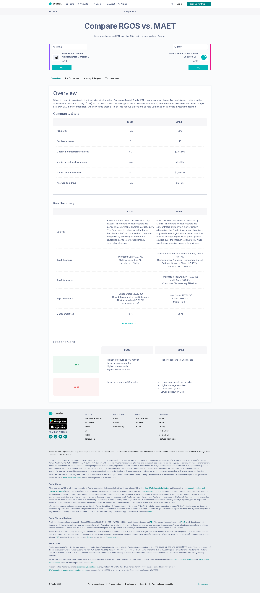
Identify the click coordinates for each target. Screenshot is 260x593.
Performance (72, 78)
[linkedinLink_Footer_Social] (65, 437)
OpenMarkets (146, 491)
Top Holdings (112, 78)
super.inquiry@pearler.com (87, 567)
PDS (152, 522)
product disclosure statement (183, 559)
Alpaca (158, 491)
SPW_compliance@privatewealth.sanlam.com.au (68, 570)
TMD (183, 522)
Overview (56, 78)
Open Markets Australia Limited (156, 488)
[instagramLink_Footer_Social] (56, 437)
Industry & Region (92, 78)
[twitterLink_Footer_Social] (60, 437)
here (150, 512)
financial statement (113, 537)
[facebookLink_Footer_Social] (51, 437)
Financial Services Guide (71, 478)
